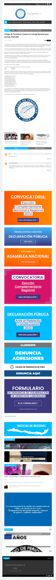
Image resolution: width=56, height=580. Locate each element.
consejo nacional (21, 30)
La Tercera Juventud (13, 163)
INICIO (6, 558)
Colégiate (33, 22)
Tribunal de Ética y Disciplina (17, 22)
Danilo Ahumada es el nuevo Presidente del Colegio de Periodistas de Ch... (26, 143)
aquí (33, 94)
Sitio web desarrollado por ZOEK (15, 570)
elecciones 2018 (38, 30)
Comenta (16, 148)
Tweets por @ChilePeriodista (10, 416)
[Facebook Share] (45, 40)
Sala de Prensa (42, 22)
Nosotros (9, 22)
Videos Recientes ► (10, 439)
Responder (49, 158)
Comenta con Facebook (39, 148)
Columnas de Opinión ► (11, 465)
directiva (32, 30)
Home (5, 22)
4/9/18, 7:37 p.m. (48, 153)
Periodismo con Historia (27, 22)
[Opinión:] (28, 469)
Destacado (27, 30)
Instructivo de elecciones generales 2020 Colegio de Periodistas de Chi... (41, 143)
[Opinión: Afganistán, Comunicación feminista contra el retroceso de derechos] (6, 487)
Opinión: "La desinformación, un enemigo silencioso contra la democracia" (22, 476)
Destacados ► (9, 529)
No (9, 154)
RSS (51, 575)
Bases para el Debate (8, 25)
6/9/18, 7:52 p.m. (48, 163)
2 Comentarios (9, 40)
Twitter (49, 575)
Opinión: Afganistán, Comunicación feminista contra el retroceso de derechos (24, 485)
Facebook (46, 575)
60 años (37, 22)
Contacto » (49, 558)
